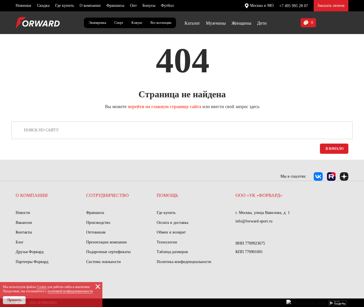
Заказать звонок (331, 5)
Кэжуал (136, 23)
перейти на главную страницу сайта (164, 106)
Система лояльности (103, 262)
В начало (335, 149)
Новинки (23, 5)
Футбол (167, 5)
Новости (23, 213)
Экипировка (97, 23)
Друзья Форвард (30, 252)
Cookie (41, 287)
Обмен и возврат (171, 232)
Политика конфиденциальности (184, 262)
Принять (14, 300)
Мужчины (216, 23)
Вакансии (24, 222)
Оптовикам (96, 232)
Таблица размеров (172, 252)
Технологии (167, 242)
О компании (90, 5)
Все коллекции (160, 23)
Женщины (241, 23)
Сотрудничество (107, 195)
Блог (20, 242)
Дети (262, 23)
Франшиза (115, 5)
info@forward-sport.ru (253, 221)
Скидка (43, 5)
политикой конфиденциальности (70, 291)
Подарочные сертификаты (108, 252)
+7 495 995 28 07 (293, 6)
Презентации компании (106, 242)
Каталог (192, 23)
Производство (98, 222)
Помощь (167, 195)
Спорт (118, 23)
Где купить (64, 5)
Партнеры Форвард (32, 262)
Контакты (24, 232)
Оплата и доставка (172, 222)
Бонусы (148, 5)
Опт (133, 5)
